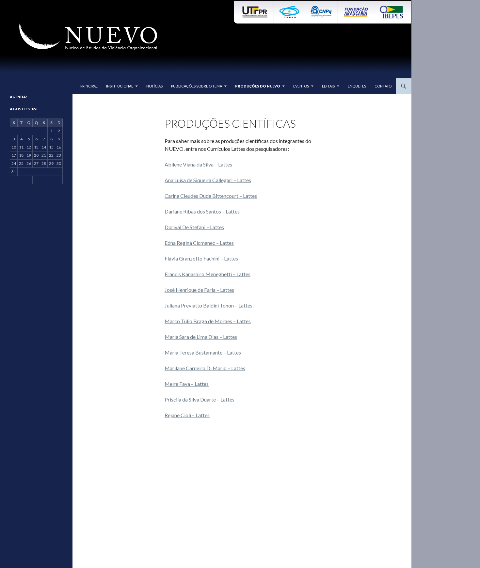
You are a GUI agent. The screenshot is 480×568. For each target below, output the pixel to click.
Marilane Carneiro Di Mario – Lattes (205, 368)
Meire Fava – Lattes (187, 384)
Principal (89, 86)
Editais (328, 86)
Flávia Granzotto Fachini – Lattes (201, 258)
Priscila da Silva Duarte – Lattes (199, 399)
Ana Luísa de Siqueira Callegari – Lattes (208, 180)
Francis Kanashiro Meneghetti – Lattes (207, 274)
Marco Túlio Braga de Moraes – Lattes (208, 321)
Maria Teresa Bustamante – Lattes (203, 352)
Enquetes (357, 86)
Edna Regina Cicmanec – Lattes (199, 243)
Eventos (301, 86)
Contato (383, 86)
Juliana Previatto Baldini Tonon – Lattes (208, 305)
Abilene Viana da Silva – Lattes (198, 164)
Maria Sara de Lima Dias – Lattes (201, 337)
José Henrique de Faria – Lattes (199, 290)
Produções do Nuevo (257, 86)
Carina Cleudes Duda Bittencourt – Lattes (211, 196)
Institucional (119, 86)
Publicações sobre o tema (196, 86)
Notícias (154, 86)
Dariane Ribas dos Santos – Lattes (202, 211)
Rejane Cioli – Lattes (187, 415)
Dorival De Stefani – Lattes (194, 227)
